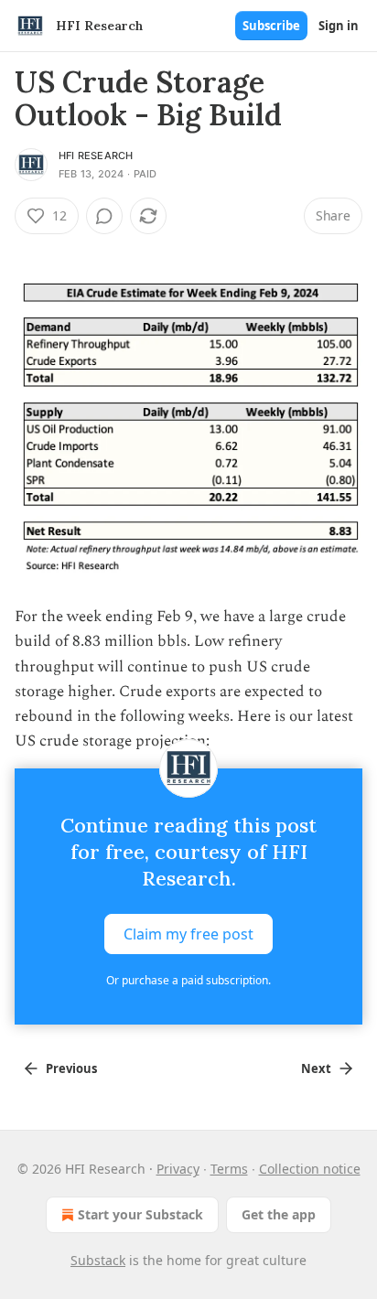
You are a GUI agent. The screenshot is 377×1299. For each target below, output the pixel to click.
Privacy (177, 1168)
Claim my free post (188, 934)
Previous (71, 1068)
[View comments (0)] (104, 216)
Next (316, 1068)
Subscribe (271, 25)
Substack (97, 1260)
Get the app (279, 1214)
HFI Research (96, 155)
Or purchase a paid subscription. (188, 980)
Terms (229, 1168)
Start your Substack (140, 1214)
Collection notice (310, 1168)
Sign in (338, 25)
